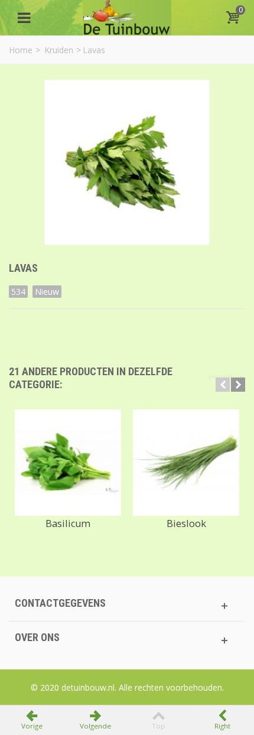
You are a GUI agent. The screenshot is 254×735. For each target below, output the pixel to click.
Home (20, 50)
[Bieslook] (186, 462)
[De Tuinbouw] (127, 16)
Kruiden (58, 50)
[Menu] (23, 17)
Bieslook (186, 523)
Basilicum (67, 523)
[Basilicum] (68, 462)
